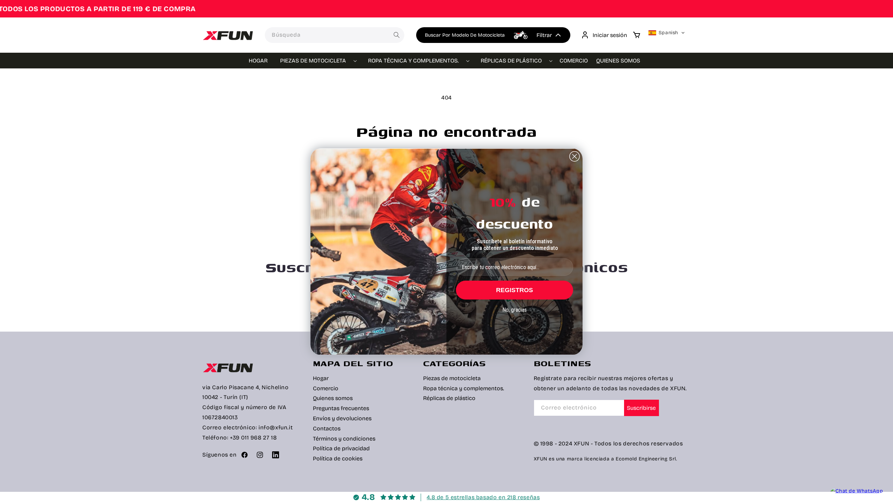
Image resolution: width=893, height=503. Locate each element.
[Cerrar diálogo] (574, 156)
